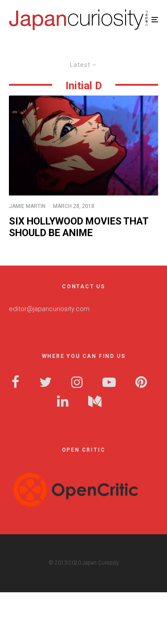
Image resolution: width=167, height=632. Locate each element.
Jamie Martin (27, 206)
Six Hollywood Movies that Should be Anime (78, 227)
